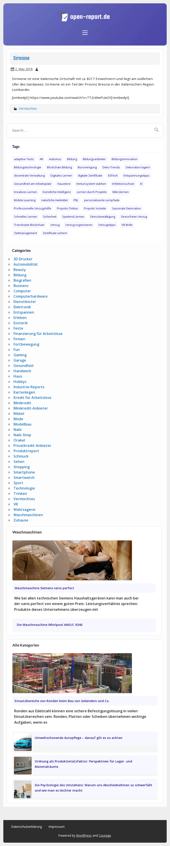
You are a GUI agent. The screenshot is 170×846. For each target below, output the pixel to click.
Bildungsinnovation (124, 159)
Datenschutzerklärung (26, 826)
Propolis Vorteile (95, 208)
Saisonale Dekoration (126, 208)
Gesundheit (24, 365)
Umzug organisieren (79, 225)
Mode (18, 418)
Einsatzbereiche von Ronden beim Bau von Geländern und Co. (62, 701)
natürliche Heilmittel (54, 200)
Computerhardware (31, 296)
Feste (18, 328)
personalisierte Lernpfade (102, 200)
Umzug (55, 225)
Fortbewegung (26, 344)
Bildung (72, 159)
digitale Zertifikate (90, 175)
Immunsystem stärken (91, 184)
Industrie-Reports (29, 386)
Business (21, 285)
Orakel (19, 440)
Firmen (19, 338)
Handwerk (22, 370)
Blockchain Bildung (59, 167)
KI (141, 184)
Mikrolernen (120, 192)
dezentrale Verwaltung (29, 175)
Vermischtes (28, 108)
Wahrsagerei (24, 509)
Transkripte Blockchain (29, 225)
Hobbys (20, 381)
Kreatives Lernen (25, 192)
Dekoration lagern (138, 167)
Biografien (22, 280)
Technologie (24, 488)
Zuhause (21, 520)
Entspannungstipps (137, 175)
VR (16, 504)
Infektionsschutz (123, 184)
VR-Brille (127, 225)
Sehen (19, 461)
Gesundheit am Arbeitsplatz (33, 184)
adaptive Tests (24, 159)
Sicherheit (49, 217)
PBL (75, 200)
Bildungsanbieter (94, 159)
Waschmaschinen (28, 514)
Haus (18, 376)
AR (41, 159)
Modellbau (22, 424)
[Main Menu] (85, 30)
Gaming (20, 354)
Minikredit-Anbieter (31, 408)
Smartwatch (24, 477)
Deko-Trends (111, 167)
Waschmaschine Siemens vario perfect (44, 588)
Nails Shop (22, 434)
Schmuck (21, 456)
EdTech (113, 175)
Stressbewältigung (102, 217)
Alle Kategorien (25, 645)
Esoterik (21, 322)
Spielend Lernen (73, 217)
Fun (17, 349)
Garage (20, 360)
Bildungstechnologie (27, 167)
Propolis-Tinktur (67, 208)
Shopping (22, 466)
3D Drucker (23, 259)
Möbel (19, 413)
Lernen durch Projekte (92, 192)
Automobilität (26, 264)
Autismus (55, 159)
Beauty (20, 269)
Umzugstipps (107, 225)
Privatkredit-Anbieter (32, 445)
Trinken (20, 493)
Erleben (20, 317)
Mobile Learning (24, 200)
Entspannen (24, 312)
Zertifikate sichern (55, 233)
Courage (105, 835)
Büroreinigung (87, 167)
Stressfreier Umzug (134, 217)
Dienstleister (25, 301)
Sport (18, 482)
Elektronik (22, 307)
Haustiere (64, 184)
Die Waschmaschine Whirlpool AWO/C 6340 (49, 625)
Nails (18, 429)
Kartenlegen (24, 392)
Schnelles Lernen (25, 217)
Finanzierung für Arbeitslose (38, 333)
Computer (22, 291)
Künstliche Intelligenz (57, 192)
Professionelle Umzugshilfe (32, 208)
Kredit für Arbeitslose (32, 397)
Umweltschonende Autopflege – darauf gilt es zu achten (78, 738)
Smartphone (24, 472)
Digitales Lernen (61, 175)
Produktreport (26, 450)
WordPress (84, 835)
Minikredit (22, 402)
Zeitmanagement (25, 233)
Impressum (57, 826)
